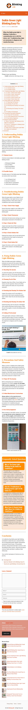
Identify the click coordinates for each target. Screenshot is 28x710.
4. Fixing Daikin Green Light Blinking (11, 100)
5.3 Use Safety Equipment (11, 118)
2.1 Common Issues (9, 88)
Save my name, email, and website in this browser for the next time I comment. (13, 602)
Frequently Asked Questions (10, 119)
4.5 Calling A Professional (11, 111)
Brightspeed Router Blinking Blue (15, 689)
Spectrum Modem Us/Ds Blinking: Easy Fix (14, 562)
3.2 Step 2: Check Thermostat (12, 94)
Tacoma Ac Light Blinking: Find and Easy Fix (14, 564)
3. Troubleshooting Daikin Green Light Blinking (13, 91)
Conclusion (6, 130)
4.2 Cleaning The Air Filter (11, 103)
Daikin (15, 399)
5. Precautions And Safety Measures (12, 113)
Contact (19, 703)
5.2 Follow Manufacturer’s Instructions (14, 116)
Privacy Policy (10, 703)
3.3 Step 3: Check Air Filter (11, 95)
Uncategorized (7, 560)
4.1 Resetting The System (11, 102)
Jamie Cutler (9, 623)
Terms (15, 703)
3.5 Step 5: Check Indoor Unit (11, 99)
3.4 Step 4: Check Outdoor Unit (12, 97)
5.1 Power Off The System (11, 114)
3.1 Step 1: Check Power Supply (12, 92)
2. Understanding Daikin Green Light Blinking (13, 86)
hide (16, 83)
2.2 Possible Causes (9, 89)
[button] (26, 13)
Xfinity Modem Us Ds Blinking (14, 667)
